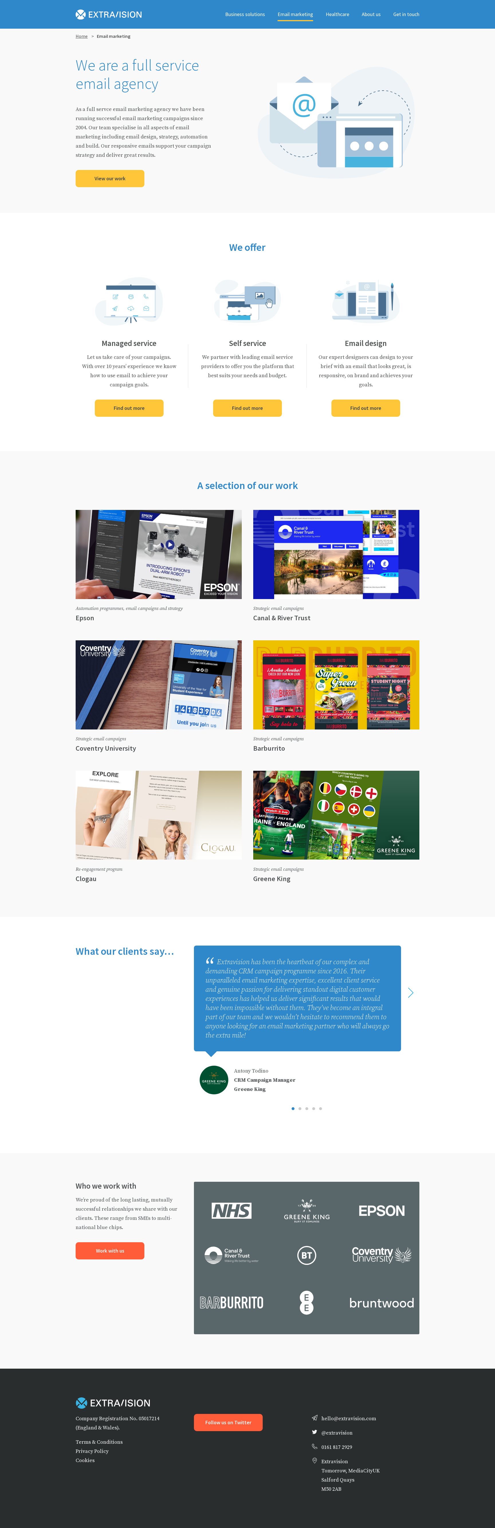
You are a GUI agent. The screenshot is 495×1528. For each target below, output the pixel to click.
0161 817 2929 (336, 1447)
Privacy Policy (92, 1451)
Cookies (85, 1460)
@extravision (337, 1432)
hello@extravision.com (348, 1418)
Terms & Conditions (99, 1441)
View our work (110, 178)
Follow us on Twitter (228, 1422)
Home (82, 36)
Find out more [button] (129, 408)
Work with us (110, 1250)
